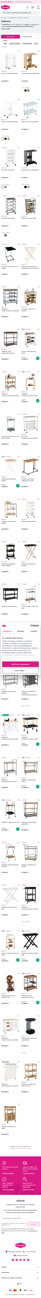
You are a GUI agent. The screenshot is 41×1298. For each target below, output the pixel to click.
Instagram (17, 1260)
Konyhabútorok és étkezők (15, 17)
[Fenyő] (28, 90)
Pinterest (24, 1260)
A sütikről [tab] (33, 631)
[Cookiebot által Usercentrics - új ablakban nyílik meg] (30, 626)
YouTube (20, 1260)
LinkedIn (28, 1260)
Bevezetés (4, 17)
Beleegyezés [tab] (7, 631)
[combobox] (30, 37)
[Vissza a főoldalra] (5, 7)
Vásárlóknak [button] (5, 1272)
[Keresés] (3, 13)
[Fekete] (25, 90)
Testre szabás (19, 670)
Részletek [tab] (20, 631)
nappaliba (33, 24)
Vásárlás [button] (4, 1267)
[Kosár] (32, 7)
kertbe (4, 26)
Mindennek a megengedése (20, 664)
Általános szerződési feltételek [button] (12, 1278)
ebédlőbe (27, 24)
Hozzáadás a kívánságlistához (19, 51)
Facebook (13, 1260)
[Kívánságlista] (27, 7)
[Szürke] (5, 187)
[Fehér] (22, 90)
